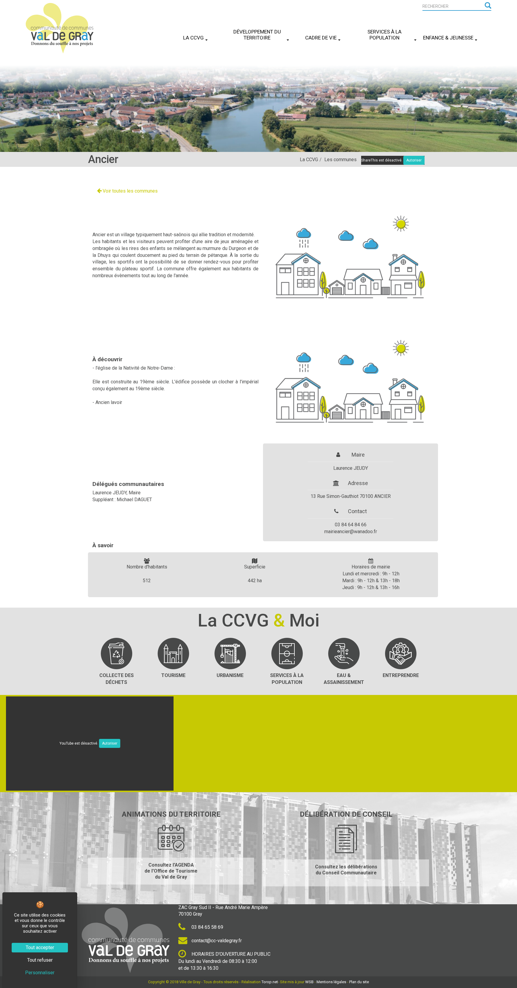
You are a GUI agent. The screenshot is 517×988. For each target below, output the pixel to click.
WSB (309, 982)
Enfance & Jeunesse (448, 38)
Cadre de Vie (321, 38)
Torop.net (269, 982)
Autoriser (109, 743)
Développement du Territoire (257, 35)
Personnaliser (39, 972)
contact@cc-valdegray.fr (216, 940)
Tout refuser (40, 960)
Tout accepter (40, 947)
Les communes (340, 159)
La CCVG (193, 38)
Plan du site (359, 982)
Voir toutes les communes (129, 191)
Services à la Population (384, 35)
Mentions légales (331, 982)
